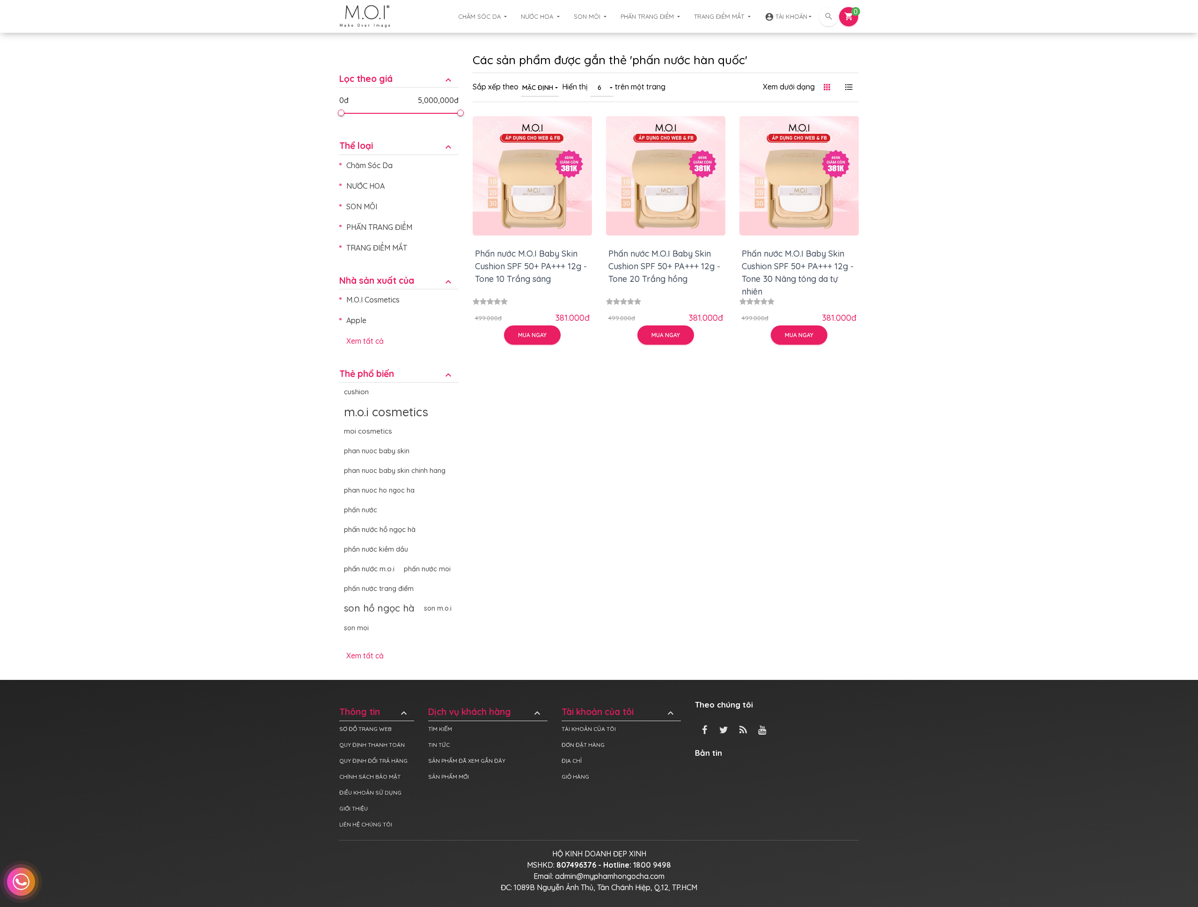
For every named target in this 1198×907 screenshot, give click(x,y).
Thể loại (396, 146)
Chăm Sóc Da (480, 16)
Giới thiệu (353, 808)
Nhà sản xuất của (396, 281)
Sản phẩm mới (448, 776)
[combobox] (540, 87)
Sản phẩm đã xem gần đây (466, 760)
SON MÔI (588, 16)
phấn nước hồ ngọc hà (380, 529)
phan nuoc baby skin (376, 451)
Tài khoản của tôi (619, 712)
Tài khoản (786, 17)
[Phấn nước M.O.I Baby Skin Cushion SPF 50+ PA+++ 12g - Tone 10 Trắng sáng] (532, 176)
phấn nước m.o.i (369, 568)
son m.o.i (438, 608)
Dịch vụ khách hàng (485, 712)
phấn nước (360, 510)
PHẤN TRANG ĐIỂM (648, 16)
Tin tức (439, 744)
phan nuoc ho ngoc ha (379, 490)
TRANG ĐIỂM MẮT (720, 16)
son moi (356, 628)
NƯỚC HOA (538, 16)
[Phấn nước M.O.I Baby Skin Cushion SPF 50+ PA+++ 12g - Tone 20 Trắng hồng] (665, 176)
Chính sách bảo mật (370, 776)
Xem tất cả (365, 341)
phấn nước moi (427, 569)
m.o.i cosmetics (386, 412)
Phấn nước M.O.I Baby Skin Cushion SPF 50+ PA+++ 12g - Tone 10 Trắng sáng (531, 266)
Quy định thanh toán (372, 744)
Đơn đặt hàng (583, 744)
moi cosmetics (368, 431)
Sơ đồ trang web (365, 728)
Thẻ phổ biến (396, 374)
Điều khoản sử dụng (370, 792)
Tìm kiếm (440, 728)
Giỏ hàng (575, 776)
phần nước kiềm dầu (376, 549)
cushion (356, 391)
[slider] (340, 113)
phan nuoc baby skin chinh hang (395, 470)
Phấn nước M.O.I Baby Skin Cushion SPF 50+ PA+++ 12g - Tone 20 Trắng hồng (664, 266)
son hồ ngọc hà (379, 608)
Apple (356, 320)
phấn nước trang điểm (379, 588)
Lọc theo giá (396, 79)
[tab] (399, 72)
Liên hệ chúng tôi (365, 824)
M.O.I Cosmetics (373, 299)
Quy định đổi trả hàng (373, 760)
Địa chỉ (572, 760)
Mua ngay (532, 335)
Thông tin (374, 712)
